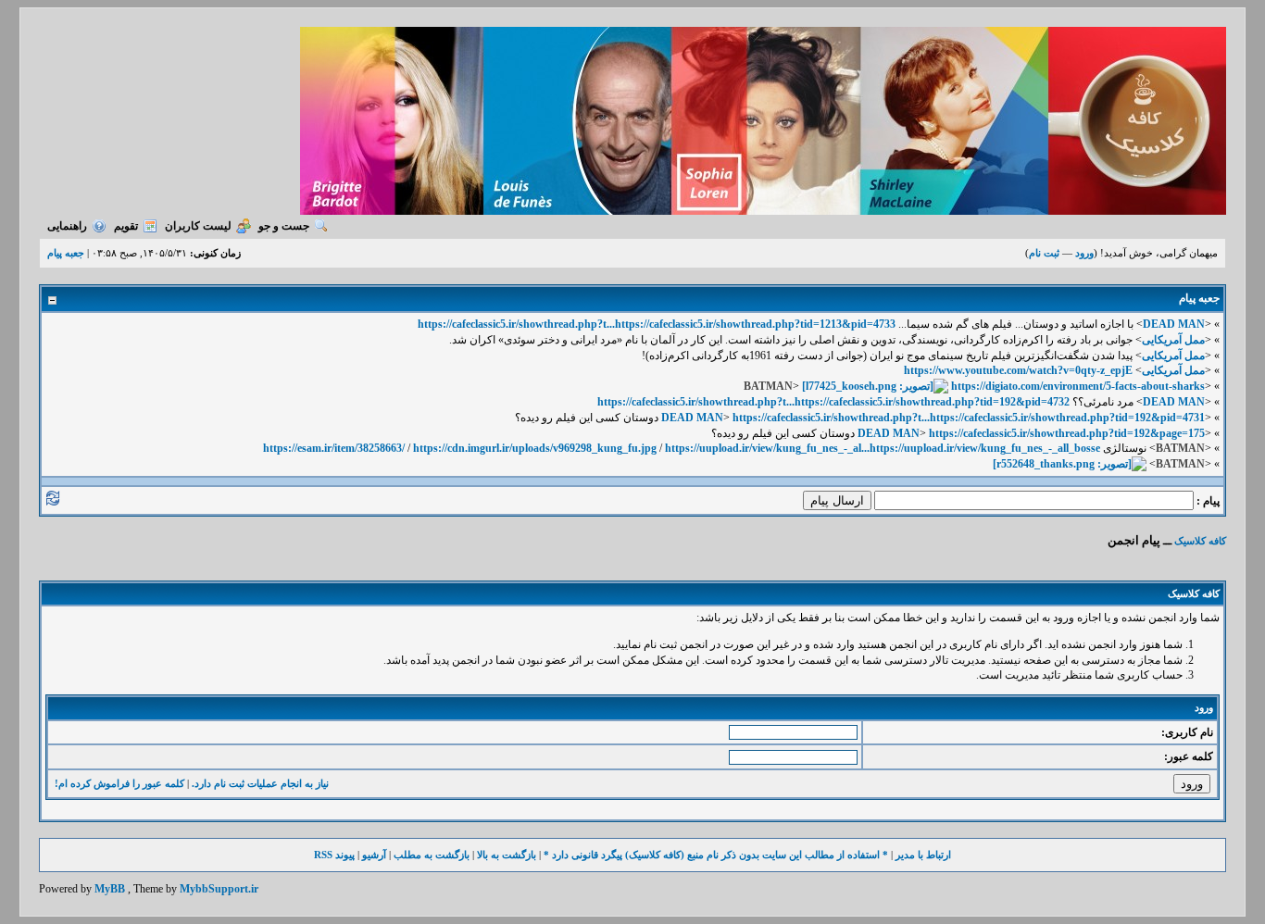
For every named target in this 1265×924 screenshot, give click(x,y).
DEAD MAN (1174, 324)
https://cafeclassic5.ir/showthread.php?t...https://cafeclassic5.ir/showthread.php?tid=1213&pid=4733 (657, 324)
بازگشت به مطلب (432, 854)
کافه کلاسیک (1200, 540)
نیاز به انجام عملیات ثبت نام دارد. (260, 783)
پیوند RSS (334, 854)
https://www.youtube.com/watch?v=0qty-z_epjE (1018, 370)
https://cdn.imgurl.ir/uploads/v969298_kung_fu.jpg (535, 448)
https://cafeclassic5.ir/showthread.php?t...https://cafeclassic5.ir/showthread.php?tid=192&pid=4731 (969, 417)
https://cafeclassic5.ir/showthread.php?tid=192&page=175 (1067, 433)
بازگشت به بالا (506, 854)
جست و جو (283, 225)
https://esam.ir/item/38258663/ (334, 448)
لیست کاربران (198, 225)
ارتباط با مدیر (923, 854)
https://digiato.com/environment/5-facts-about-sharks (1078, 386)
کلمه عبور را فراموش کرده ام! (119, 783)
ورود (1084, 252)
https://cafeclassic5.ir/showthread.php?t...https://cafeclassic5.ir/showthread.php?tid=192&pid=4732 (833, 401)
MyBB (109, 888)
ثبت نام (1044, 252)
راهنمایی (67, 225)
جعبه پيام (65, 252)
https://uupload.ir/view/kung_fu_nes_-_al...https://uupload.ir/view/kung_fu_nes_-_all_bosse (882, 448)
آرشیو (374, 854)
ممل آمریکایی (1173, 339)
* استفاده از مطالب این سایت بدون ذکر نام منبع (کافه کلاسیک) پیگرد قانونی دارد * (716, 854)
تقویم (126, 225)
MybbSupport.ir (219, 888)
